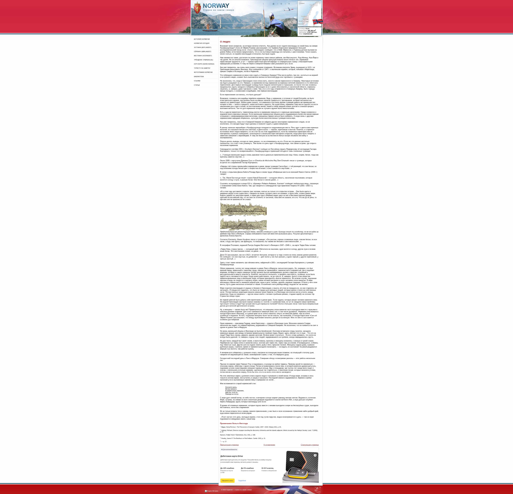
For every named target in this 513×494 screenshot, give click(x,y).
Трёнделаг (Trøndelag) (203, 60)
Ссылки (197, 81)
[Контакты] (289, 4)
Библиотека (199, 76)
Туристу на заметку (202, 68)
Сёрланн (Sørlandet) (202, 51)
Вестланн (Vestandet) (203, 55)
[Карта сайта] (281, 4)
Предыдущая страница (229, 445)
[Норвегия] (218, 10)
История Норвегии (202, 39)
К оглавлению (269, 445)
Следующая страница (310, 445)
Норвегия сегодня (201, 43)
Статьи (197, 85)
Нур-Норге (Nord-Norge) (204, 64)
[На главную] (274, 4)
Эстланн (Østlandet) (202, 47)
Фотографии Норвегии (203, 72)
